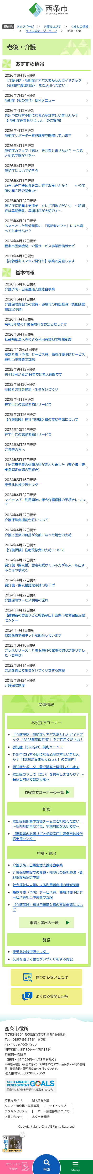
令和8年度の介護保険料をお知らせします (36, 324)
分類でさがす (52, 26)
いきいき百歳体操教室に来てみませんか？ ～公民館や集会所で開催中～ (45, 188)
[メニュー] (69, 1167)
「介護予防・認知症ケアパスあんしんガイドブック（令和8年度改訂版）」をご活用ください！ (43, 83)
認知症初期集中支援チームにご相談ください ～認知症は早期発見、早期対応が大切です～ (45, 208)
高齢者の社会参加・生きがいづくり (31, 389)
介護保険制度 (15, 685)
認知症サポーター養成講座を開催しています (38, 135)
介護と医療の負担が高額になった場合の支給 (38, 535)
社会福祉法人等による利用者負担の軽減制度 (38, 339)
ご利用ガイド (13, 1100)
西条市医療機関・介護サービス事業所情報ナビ (40, 246)
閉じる (22, 1135)
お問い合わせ (13, 1116)
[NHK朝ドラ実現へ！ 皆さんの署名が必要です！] (12, 1144)
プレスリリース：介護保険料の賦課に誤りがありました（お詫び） (45, 653)
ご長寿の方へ (15, 449)
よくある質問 (40, 1116)
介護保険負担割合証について (26, 520)
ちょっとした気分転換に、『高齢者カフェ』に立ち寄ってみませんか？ (44, 228)
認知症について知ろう (21, 170)
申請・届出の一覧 (44, 923)
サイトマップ (57, 1105)
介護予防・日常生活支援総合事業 (30, 289)
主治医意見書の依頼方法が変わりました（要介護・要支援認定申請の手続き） (45, 467)
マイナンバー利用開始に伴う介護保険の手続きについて (45, 502)
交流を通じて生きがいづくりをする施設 (35, 670)
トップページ (25, 26)
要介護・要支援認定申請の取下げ (30, 585)
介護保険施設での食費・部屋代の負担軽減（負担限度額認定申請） (45, 307)
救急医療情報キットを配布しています (33, 635)
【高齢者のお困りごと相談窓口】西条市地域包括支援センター (45, 618)
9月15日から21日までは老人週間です (33, 374)
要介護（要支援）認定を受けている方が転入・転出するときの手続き (45, 567)
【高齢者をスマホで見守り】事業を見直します (40, 261)
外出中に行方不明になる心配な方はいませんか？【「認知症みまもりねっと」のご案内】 (41, 118)
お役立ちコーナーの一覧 (44, 792)
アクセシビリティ (16, 1111)
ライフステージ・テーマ (41, 30)
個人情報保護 (40, 1100)
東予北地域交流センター (23, 485)
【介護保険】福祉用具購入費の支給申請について (41, 419)
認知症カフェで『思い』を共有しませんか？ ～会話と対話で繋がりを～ (44, 153)
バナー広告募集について (53, 1111)
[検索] (46, 1164)
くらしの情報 (79, 26)
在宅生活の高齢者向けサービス (28, 404)
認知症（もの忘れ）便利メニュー (30, 100)
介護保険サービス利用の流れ (26, 600)
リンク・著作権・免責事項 (22, 1105)
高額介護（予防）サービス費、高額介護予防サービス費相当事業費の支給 (45, 357)
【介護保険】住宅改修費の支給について (35, 550)
